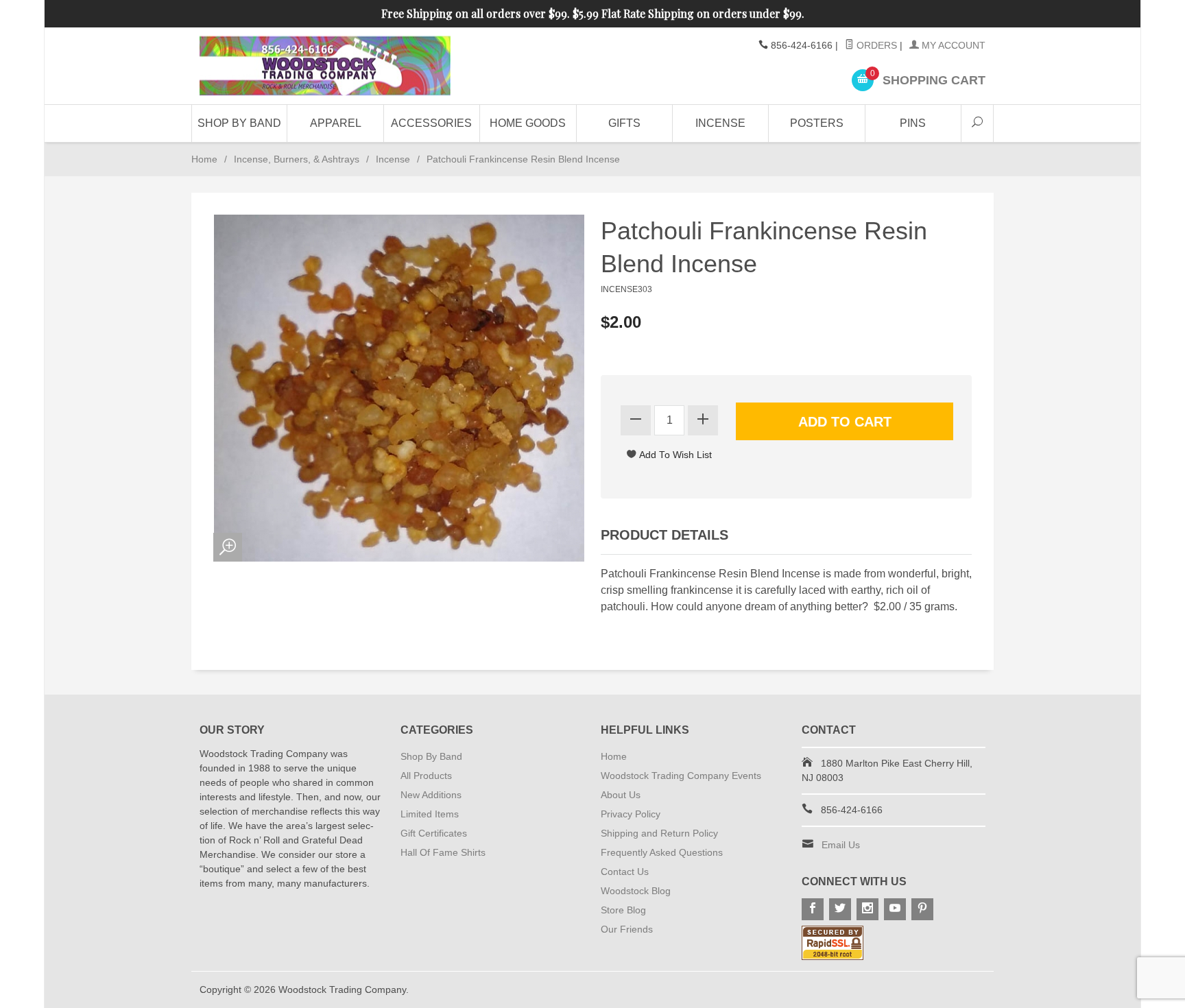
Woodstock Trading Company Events (681, 775)
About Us (621, 794)
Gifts (624, 123)
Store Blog (623, 909)
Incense (720, 123)
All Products (426, 775)
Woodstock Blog (636, 890)
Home (204, 159)
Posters (816, 123)
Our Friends (627, 929)
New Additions (431, 794)
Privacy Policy (630, 813)
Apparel (335, 123)
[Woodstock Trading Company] (325, 66)
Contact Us (625, 871)
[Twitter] (840, 909)
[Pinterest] (922, 909)
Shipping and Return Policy (659, 833)
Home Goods (528, 123)
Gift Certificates (433, 833)
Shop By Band (239, 123)
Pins (913, 123)
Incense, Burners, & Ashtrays (296, 159)
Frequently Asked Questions (662, 852)
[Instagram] (867, 909)
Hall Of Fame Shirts (443, 852)
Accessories (431, 123)
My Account (952, 45)
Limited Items (429, 813)
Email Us (841, 844)
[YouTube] (895, 909)
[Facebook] (813, 909)
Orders (875, 45)
